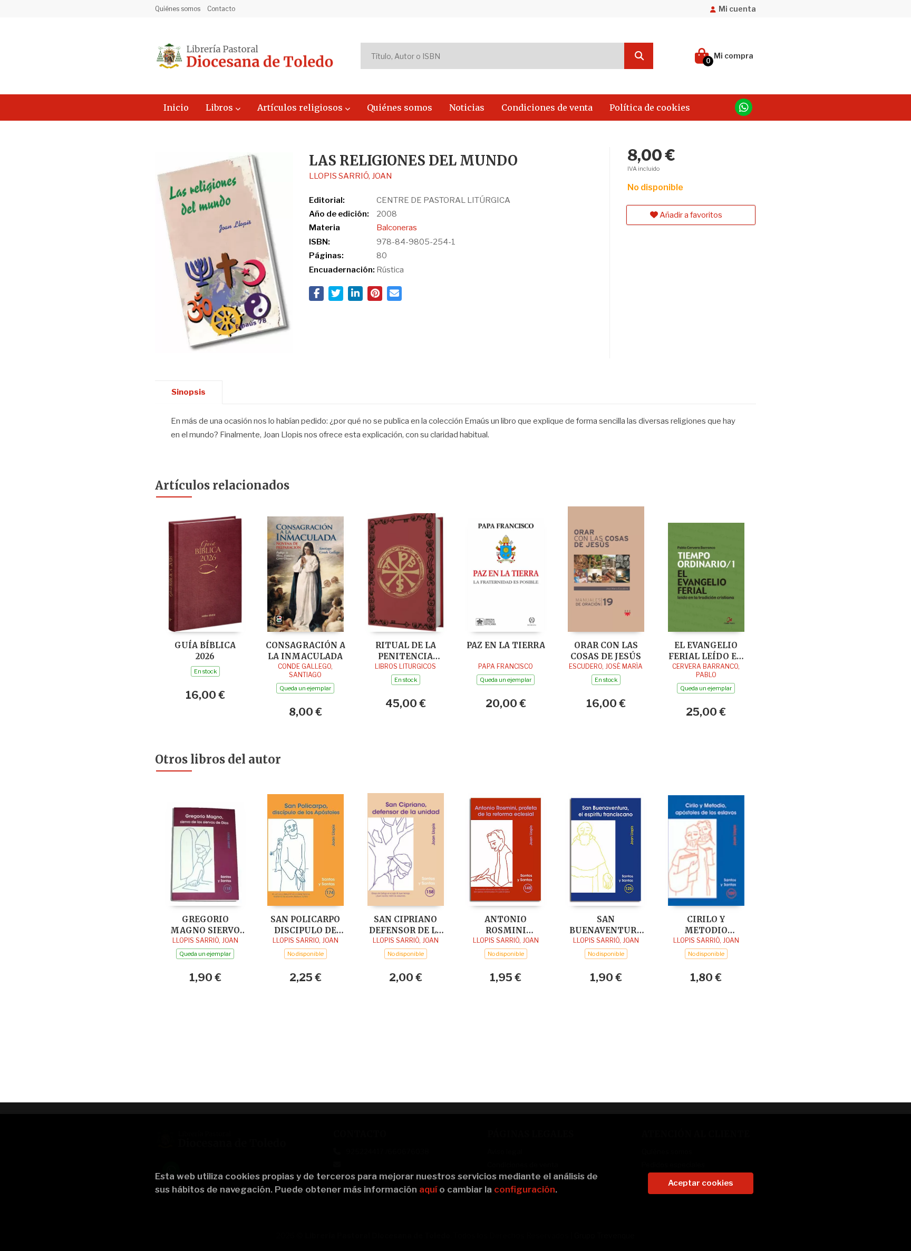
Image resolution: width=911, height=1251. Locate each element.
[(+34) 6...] (743, 107)
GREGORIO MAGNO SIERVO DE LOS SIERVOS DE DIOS (205, 924)
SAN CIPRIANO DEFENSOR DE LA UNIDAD (405, 924)
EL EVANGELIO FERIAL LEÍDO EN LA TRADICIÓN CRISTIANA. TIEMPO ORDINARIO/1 (705, 650)
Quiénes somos (177, 9)
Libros (220, 107)
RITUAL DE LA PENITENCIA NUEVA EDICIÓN (406, 650)
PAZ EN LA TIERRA (506, 645)
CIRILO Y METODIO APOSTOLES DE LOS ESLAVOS (706, 924)
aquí (428, 1189)
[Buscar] (638, 56)
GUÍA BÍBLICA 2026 (205, 650)
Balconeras (396, 227)
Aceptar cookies (700, 1183)
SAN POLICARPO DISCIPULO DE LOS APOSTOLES (305, 924)
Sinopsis (188, 392)
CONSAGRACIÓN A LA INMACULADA (305, 650)
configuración (524, 1189)
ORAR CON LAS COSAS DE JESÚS (605, 650)
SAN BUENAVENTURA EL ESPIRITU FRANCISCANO (606, 924)
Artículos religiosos (301, 107)
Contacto (221, 9)
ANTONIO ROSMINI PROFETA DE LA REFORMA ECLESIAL (505, 924)
